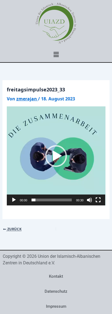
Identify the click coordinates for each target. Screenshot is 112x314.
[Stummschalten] (89, 200)
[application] (56, 155)
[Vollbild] (98, 200)
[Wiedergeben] (14, 200)
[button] (56, 54)
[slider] (52, 200)
